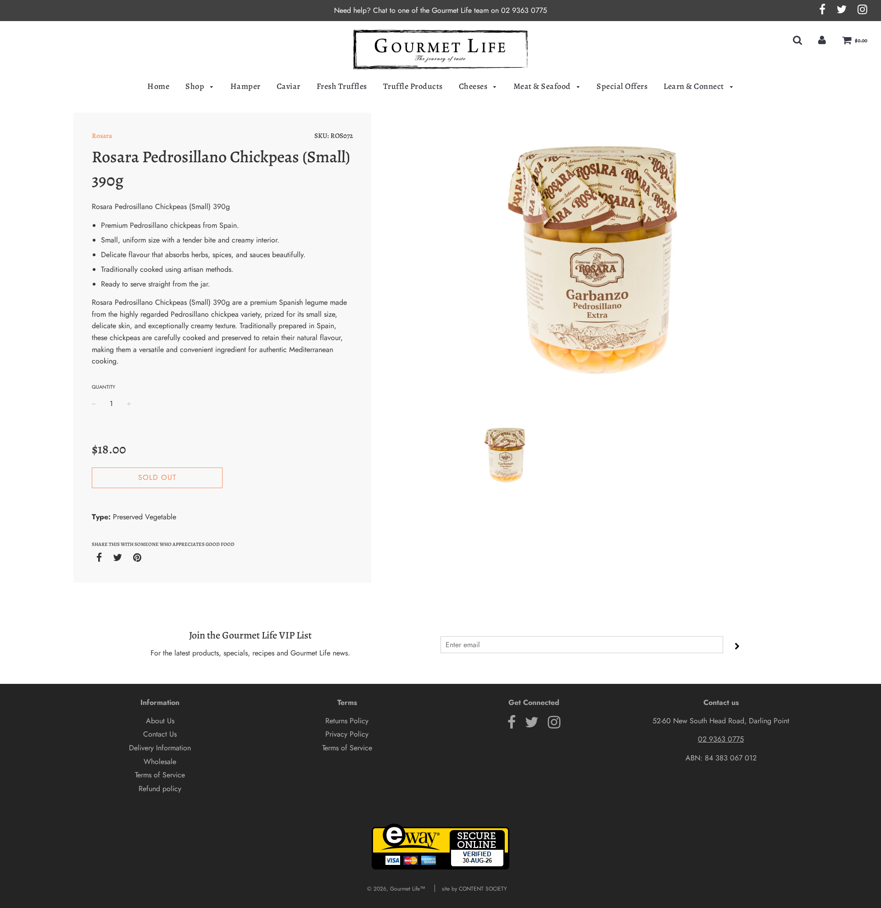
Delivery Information (160, 748)
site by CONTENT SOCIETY (474, 889)
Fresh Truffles (342, 86)
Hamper (245, 86)
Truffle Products (413, 86)
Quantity (103, 387)
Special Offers (622, 86)
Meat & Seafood (543, 86)
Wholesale (160, 761)
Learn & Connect (694, 86)
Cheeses (474, 86)
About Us (160, 720)
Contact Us (160, 734)
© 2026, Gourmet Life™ (396, 889)
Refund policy (160, 788)
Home (158, 86)
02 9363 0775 (524, 10)
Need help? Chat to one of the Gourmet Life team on (417, 10)
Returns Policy (346, 720)
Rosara (102, 135)
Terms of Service (160, 775)
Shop (195, 86)
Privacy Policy (346, 734)
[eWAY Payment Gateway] (440, 868)
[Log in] (822, 40)
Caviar (289, 86)
